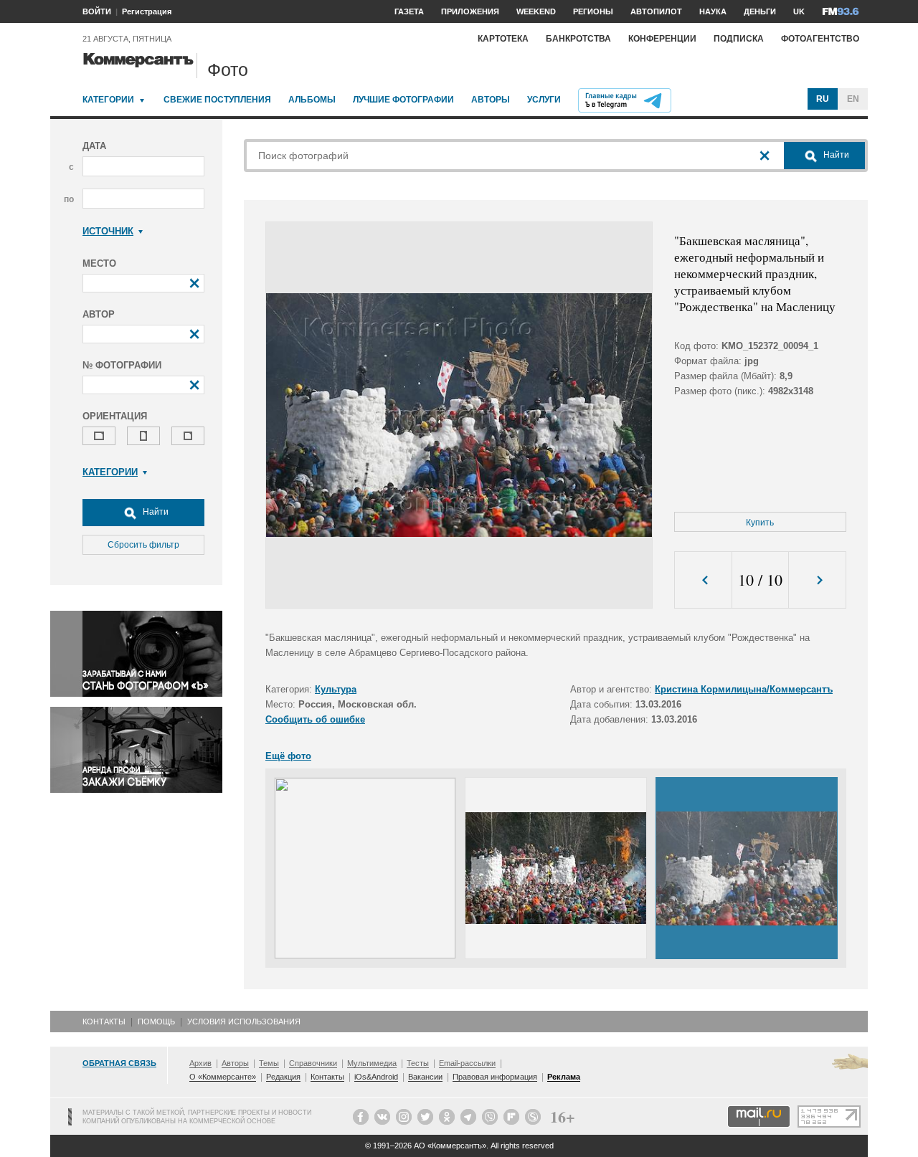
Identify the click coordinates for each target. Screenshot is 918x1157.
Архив (200, 1063)
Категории (108, 100)
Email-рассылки (467, 1063)
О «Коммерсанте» (222, 1076)
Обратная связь (119, 1063)
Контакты (104, 1021)
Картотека (503, 39)
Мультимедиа (372, 1063)
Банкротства (578, 39)
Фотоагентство (820, 39)
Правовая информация (495, 1076)
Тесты (418, 1063)
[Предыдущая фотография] (703, 580)
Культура (335, 689)
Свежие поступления (217, 100)
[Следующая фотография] (817, 580)
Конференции (662, 39)
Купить (760, 523)
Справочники (313, 1063)
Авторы (490, 100)
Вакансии (425, 1076)
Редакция (283, 1076)
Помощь (156, 1021)
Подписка (739, 39)
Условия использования (244, 1021)
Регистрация (146, 11)
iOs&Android (376, 1076)
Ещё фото (288, 756)
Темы (269, 1063)
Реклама (563, 1076)
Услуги (544, 100)
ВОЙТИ (96, 11)
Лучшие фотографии (403, 100)
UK (799, 11)
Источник (107, 231)
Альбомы (312, 100)
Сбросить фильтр (143, 545)
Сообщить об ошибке (315, 719)
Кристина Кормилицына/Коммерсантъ (744, 689)
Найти (155, 512)
